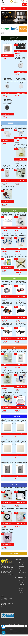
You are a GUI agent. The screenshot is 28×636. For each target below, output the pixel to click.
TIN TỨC (21, 568)
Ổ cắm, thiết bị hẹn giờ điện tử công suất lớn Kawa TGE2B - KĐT (20, 167)
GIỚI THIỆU (21, 564)
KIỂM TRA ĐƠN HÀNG (22, 573)
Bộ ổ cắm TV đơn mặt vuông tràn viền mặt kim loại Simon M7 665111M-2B (7, 462)
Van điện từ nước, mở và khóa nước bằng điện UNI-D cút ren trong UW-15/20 (20, 146)
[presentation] (1, 33)
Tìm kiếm (25, 4)
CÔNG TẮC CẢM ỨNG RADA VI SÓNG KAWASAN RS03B (21, 394)
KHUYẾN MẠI (14, 38)
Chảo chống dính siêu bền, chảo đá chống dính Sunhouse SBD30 (7, 283)
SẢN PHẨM (21, 566)
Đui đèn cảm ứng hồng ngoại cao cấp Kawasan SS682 (7, 372)
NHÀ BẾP (14, 278)
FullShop (16, 629)
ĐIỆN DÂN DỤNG (14, 123)
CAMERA (14, 485)
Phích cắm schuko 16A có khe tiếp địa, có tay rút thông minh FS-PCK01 (20, 214)
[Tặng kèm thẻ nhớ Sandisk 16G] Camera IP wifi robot (7, 489)
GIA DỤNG (14, 210)
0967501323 (6, 604)
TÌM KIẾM (21, 590)
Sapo (20, 629)
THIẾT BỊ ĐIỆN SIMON (14, 416)
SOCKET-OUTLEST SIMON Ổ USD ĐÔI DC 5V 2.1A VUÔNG (21, 59)
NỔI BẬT (4, 8)
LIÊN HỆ (20, 570)
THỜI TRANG (14, 553)
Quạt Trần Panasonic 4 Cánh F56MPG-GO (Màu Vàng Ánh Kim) (21, 256)
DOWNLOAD (21, 592)
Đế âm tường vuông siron (7, 40)
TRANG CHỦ (21, 562)
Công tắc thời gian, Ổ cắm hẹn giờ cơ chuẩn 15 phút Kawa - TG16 (7, 351)
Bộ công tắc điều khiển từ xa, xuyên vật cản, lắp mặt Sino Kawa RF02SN (7, 188)
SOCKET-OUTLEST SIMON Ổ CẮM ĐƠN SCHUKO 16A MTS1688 (7, 80)
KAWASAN (14, 347)
